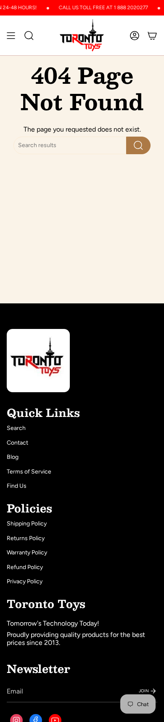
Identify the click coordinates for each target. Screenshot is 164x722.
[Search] (138, 145)
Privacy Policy (24, 581)
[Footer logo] (38, 360)
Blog (13, 457)
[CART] (152, 35)
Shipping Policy (27, 523)
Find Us (16, 485)
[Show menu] (11, 35)
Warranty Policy (27, 552)
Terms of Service (29, 471)
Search (16, 428)
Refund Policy (25, 567)
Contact (17, 442)
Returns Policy (26, 538)
